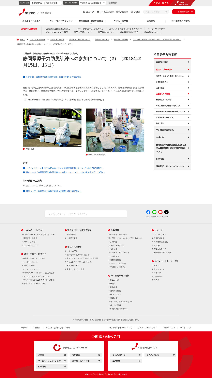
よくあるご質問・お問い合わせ (114, 12)
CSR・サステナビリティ (61, 21)
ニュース (90, 12)
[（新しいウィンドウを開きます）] (69, 347)
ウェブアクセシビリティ (147, 328)
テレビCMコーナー (156, 29)
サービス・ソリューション (52, 361)
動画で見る (160, 123)
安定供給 (86, 355)
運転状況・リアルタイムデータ (170, 166)
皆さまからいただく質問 (57, 32)
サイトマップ (185, 328)
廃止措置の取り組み (165, 130)
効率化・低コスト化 (86, 361)
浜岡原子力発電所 (29, 29)
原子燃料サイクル (106, 32)
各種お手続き (184, 12)
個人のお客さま (126, 355)
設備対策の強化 (162, 82)
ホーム (22, 40)
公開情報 (160, 159)
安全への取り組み (164, 69)
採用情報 (36, 328)
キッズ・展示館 (121, 21)
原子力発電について (83, 32)
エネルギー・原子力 (31, 21)
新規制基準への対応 (163, 100)
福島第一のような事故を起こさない (170, 76)
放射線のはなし (151, 32)
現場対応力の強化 (163, 94)
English (137, 12)
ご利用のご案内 (169, 328)
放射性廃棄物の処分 (129, 32)
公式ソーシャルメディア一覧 (157, 216)
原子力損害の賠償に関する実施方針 (125, 29)
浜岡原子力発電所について (58, 29)
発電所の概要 (162, 62)
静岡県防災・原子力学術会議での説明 (170, 112)
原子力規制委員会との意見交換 (168, 106)
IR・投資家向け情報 (180, 21)
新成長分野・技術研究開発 (91, 21)
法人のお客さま (161, 355)
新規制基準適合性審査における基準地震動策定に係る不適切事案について (171, 148)
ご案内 (52, 355)
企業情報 (151, 21)
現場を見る (160, 88)
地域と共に (161, 137)
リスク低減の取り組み (164, 117)
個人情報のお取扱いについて (120, 328)
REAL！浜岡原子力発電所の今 (89, 29)
